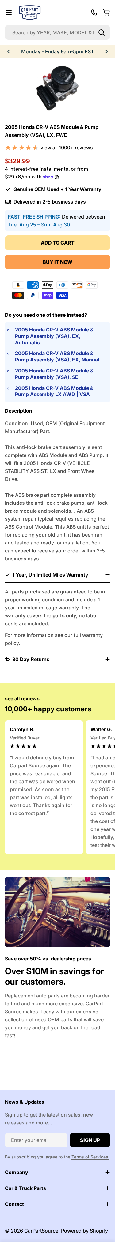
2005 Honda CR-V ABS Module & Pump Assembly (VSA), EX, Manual (57, 356)
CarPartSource (41, 1231)
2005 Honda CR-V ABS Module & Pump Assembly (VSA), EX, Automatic (54, 336)
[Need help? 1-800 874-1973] (94, 12)
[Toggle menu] (8, 12)
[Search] (101, 32)
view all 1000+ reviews (66, 147)
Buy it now (57, 262)
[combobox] (57, 32)
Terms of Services (89, 1156)
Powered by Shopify (84, 1231)
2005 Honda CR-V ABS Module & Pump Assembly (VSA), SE (54, 374)
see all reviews (22, 698)
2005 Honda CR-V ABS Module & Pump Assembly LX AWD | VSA (54, 391)
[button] (8, 51)
